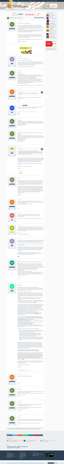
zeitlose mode (17, 447)
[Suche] (56, 1)
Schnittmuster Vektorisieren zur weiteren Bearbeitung (17, 440)
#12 (43, 225)
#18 (43, 400)
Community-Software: (32, 461)
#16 (43, 374)
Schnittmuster (20, 27)
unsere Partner (9, 457)
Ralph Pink (26, 289)
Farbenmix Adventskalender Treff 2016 (31, 440)
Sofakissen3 (51, 29)
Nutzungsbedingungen (23, 453)
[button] (43, 1)
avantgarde (14, 446)
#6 (43, 118)
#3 (43, 70)
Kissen (52, 16)
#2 (43, 56)
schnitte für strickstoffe (11, 447)
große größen (19, 446)
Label (33, 25)
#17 (43, 387)
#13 (43, 238)
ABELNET (34, 455)
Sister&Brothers (51, 27)
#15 (43, 283)
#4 (43, 89)
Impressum (21, 458)
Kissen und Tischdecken (52, 32)
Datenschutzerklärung (23, 455)
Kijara (50, 30)
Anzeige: (13, 12)
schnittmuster (9, 446)
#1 (43, 21)
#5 (43, 105)
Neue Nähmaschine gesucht (11, 456)
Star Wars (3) (51, 14)
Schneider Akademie (53, 24)
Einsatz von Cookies (22, 454)
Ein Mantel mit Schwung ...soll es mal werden (49, 440)
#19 (43, 415)
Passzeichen (19, 266)
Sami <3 (50, 18)
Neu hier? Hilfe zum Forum (11, 454)
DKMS (54, 48)
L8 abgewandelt (51, 23)
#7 (43, 131)
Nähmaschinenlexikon (10, 455)
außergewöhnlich (25, 446)
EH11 (50, 20)
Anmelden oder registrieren (50, 0)
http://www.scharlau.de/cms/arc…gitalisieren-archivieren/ (33, 184)
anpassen (34, 310)
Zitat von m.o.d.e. (21, 91)
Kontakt (21, 457)
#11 (43, 212)
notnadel (50, 34)
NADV (37, 455)
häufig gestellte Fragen (10, 453)
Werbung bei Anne (22, 456)
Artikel (9, 97)
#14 (43, 260)
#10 (43, 199)
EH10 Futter (51, 17)
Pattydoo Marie (51, 33)
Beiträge (9, 30)
